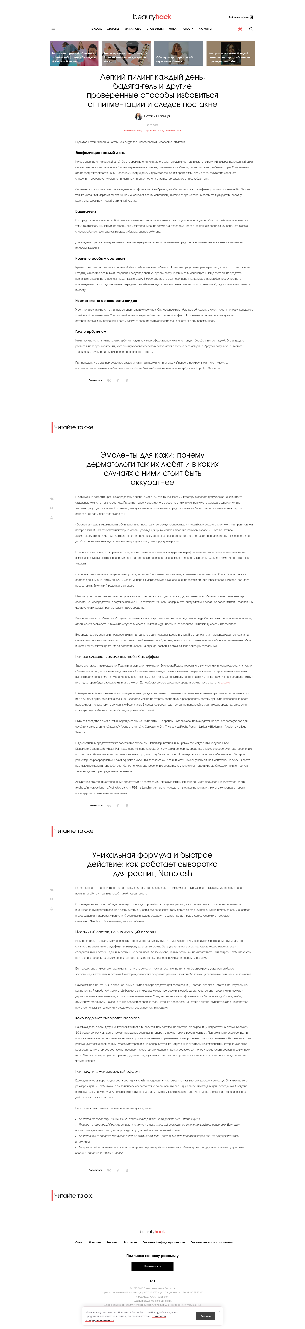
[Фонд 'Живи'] (240, 29)
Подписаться (152, 1266)
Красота (96, 29)
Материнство (133, 29)
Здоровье (113, 29)
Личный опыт (173, 131)
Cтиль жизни (155, 29)
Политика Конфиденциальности (163, 1242)
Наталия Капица (133, 131)
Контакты (95, 1242)
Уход (161, 131)
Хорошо (206, 1316)
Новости (187, 29)
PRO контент (206, 29)
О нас (79, 1242)
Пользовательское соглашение (211, 1242)
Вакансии (130, 1242)
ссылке (225, 683)
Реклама (112, 1242)
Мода (173, 29)
